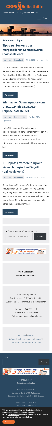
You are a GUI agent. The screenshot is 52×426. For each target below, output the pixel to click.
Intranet (38, 339)
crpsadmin (43, 60)
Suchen (40, 236)
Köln (24, 117)
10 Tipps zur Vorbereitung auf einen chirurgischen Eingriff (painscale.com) (22, 167)
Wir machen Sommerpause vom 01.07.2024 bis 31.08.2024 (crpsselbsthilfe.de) (24, 106)
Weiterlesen (9, 95)
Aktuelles (7, 60)
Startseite (21, 335)
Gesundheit (18, 60)
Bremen (17, 117)
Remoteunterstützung (32, 342)
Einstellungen (13, 415)
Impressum (15, 342)
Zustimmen (8, 422)
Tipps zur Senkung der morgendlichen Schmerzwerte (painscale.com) (23, 49)
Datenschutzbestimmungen (21, 339)
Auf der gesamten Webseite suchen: (22, 231)
